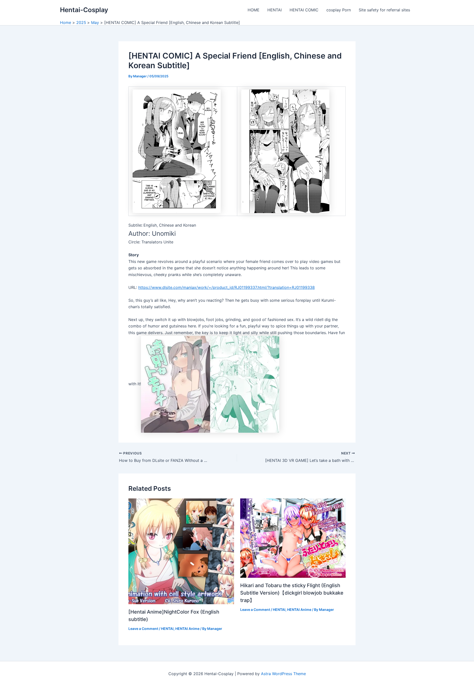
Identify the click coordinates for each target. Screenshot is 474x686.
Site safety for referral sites (384, 9)
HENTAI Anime (187, 628)
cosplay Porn (338, 9)
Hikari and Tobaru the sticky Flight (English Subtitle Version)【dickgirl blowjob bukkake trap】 (291, 592)
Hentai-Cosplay (84, 10)
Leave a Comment (143, 628)
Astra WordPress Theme (283, 673)
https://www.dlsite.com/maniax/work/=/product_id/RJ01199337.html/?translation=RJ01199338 (226, 287)
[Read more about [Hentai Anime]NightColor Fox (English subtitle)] (181, 550)
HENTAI (274, 9)
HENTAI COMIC (304, 9)
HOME (253, 9)
